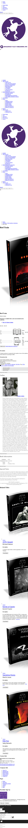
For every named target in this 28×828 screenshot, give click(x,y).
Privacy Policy (6, 773)
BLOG (4, 108)
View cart (2, 803)
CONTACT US (8, 112)
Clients (4, 2)
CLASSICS (7, 88)
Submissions (5, 775)
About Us (5, 770)
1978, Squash (8, 542)
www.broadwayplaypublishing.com (7, 765)
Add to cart (3, 346)
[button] (1, 12)
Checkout (5, 7)
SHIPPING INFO (9, 101)
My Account (5, 8)
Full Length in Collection (10, 364)
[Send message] (12, 817)
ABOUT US (5, 109)
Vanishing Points (9, 675)
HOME (4, 80)
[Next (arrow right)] (1, 825)
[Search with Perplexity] (1, 819)
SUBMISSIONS (8, 102)
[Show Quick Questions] (4, 814)
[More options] (1, 809)
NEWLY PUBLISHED (10, 84)
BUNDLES (7, 90)
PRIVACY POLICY (9, 107)
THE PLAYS (5, 81)
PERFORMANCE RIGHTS (9, 92)
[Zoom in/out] (0, 826)
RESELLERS (8, 103)
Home (4, 1)
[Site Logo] (14, 150)
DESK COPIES (8, 105)
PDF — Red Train (23, 339)
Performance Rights (7, 783)
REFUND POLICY (9, 106)
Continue (7, 803)
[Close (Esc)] (4, 826)
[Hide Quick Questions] (1, 814)
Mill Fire (6, 741)
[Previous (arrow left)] (0, 825)
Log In (4, 9)
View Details (5, 553)
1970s (23, 364)
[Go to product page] (15, 515)
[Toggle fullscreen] (1, 826)
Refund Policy (6, 772)
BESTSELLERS (8, 86)
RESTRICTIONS (9, 93)
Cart (3, 6)
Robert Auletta (21, 396)
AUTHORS (5, 97)
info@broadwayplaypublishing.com (7, 764)
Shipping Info (5, 771)
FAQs (4, 99)
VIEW (4, 540)
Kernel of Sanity (9, 606)
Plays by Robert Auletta (8, 322)
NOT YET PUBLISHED (10, 83)
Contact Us (5, 776)
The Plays (18, 364)
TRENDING (8, 87)
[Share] (3, 826)
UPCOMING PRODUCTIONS (12, 96)
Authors (4, 784)
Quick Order (5, 5)
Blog (4, 787)
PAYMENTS (8, 94)
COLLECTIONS (9, 89)
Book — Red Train (23, 332)
